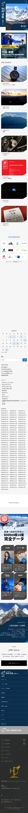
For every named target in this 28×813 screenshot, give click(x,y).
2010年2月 (12, 464)
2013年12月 (4, 432)
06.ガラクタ (5, 392)
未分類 (3, 403)
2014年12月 (4, 423)
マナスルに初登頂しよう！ (7, 373)
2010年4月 (20, 461)
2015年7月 (20, 417)
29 (6, 349)
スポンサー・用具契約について (14, 261)
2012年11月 (12, 440)
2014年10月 (21, 423)
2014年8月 (12, 425)
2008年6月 (3, 478)
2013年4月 (20, 436)
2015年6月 (3, 419)
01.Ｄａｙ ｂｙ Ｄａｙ (8, 382)
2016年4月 (20, 410)
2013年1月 (20, 438)
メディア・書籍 (4, 684)
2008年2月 (12, 480)
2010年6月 (3, 461)
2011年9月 (3, 451)
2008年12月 (4, 474)
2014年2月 (12, 430)
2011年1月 (20, 455)
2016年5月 (12, 410)
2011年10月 (21, 449)
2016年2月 (12, 413)
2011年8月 (12, 451)
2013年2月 (12, 438)
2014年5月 (12, 427)
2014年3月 (3, 430)
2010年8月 (12, 459)
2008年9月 (3, 476)
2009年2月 (12, 472)
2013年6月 (3, 436)
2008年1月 (20, 480)
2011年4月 (20, 453)
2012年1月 (20, 447)
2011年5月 (12, 453)
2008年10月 (21, 474)
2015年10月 (21, 415)
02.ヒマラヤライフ (6, 384)
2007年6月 (3, 487)
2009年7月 (20, 468)
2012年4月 (20, 444)
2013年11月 (12, 432)
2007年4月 (20, 487)
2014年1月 (20, 430)
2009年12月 (4, 466)
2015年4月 (20, 419)
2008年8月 (12, 476)
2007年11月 (12, 483)
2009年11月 (12, 466)
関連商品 (3, 697)
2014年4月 (20, 427)
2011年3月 (3, 455)
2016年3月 (3, 413)
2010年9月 (3, 459)
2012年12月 (4, 440)
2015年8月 (12, 417)
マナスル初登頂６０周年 (6, 371)
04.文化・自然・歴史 (7, 388)
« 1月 (2, 352)
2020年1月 (3, 410)
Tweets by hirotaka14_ (14, 502)
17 (14, 343)
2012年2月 (12, 447)
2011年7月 (20, 451)
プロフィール (3, 679)
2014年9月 (3, 425)
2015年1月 (20, 421)
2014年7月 (20, 425)
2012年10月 (21, 440)
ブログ (2, 715)
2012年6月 (3, 444)
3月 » (6, 352)
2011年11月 (12, 449)
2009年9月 (3, 468)
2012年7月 (20, 442)
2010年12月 (4, 457)
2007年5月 (12, 487)
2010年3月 (3, 464)
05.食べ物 (4, 390)
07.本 (3, 394)
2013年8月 (12, 434)
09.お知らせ (5, 398)
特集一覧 (3, 710)
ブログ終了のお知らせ (6, 369)
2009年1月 (20, 472)
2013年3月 (3, 438)
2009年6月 (3, 470)
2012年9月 (3, 442)
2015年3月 (3, 421)
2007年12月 (4, 483)
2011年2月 (12, 455)
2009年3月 (3, 472)
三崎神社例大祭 (4, 375)
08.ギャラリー (5, 396)
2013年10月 (21, 432)
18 (17, 343)
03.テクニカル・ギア (7, 386)
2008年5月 (12, 478)
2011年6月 (3, 453)
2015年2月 (12, 421)
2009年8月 (12, 468)
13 (25, 340)
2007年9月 (3, 485)
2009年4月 (20, 470)
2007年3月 (3, 489)
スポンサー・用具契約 (5, 688)
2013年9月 (3, 434)
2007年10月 (21, 483)
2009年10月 (21, 466)
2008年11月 (12, 474)
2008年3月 (3, 480)
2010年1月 (20, 464)
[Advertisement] (14, 284)
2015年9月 (3, 417)
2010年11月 (12, 457)
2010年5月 (12, 461)
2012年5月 (12, 444)
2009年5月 (12, 470)
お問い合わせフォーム (14, 663)
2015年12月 (4, 415)
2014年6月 (3, 427)
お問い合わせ (3, 723)
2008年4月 (20, 478)
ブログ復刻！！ (4, 367)
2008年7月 (20, 476)
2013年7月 (20, 434)
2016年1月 (20, 413)
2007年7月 (20, 485)
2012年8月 (12, 442)
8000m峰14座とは (4, 701)
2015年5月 (12, 419)
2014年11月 (12, 423)
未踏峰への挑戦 (4, 706)
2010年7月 (20, 459)
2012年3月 (3, 447)
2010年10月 (21, 457)
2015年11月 (12, 415)
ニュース (3, 719)
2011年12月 (3, 449)
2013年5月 (12, 436)
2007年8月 (12, 485)
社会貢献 (3, 692)
